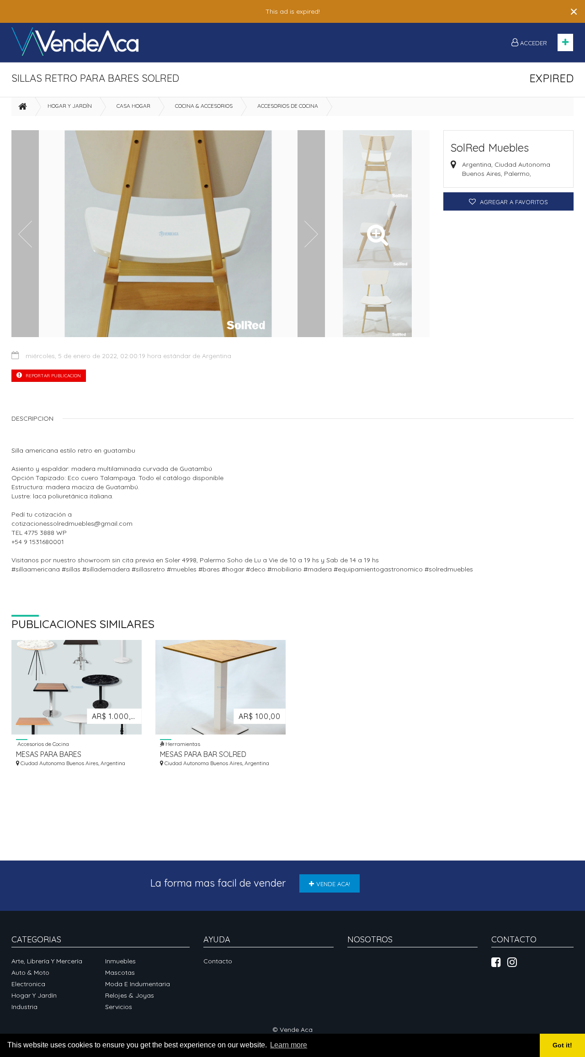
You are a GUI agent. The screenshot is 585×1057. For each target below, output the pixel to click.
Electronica (28, 984)
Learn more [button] (288, 1045)
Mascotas (120, 972)
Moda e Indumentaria (137, 984)
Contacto (217, 961)
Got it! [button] (562, 1045)
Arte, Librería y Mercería (46, 961)
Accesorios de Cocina (287, 105)
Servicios (118, 1007)
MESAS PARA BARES (48, 754)
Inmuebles (120, 961)
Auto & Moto (30, 972)
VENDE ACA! (333, 884)
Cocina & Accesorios (204, 105)
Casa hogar (133, 105)
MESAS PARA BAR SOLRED (203, 754)
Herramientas (182, 743)
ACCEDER (532, 43)
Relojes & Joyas (129, 995)
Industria (24, 1007)
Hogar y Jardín (70, 105)
